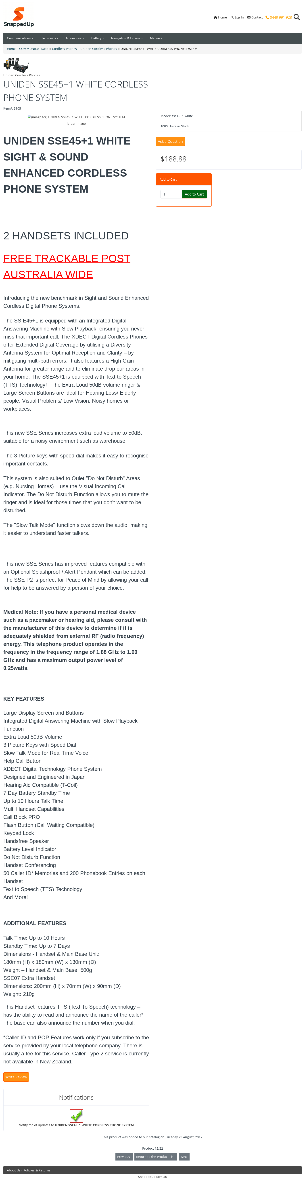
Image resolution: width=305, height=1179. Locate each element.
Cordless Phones (64, 49)
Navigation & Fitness (126, 38)
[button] (297, 17)
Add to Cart (194, 194)
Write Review (16, 1077)
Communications (19, 38)
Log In (239, 17)
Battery (96, 38)
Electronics (48, 38)
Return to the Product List (155, 1157)
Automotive (74, 38)
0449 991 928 (280, 17)
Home (222, 17)
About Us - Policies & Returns (28, 1170)
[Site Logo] (18, 17)
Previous (124, 1157)
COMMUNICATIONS (33, 49)
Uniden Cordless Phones (98, 49)
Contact (257, 17)
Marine (155, 38)
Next (184, 1157)
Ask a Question (170, 141)
